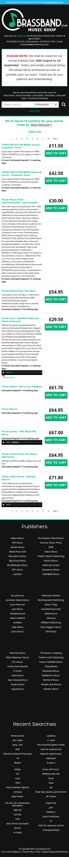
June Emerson (17, 604)
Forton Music (51, 560)
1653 (17, 782)
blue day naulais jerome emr (50, 791)
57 (51, 820)
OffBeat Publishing (51, 622)
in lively (17, 832)
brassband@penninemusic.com (35, 44)
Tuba (51, 782)
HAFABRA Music (51, 574)
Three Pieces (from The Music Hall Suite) (19, 455)
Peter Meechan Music (17, 657)
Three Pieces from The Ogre (18, 290)
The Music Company (51, 652)
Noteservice (51, 613)
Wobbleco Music (51, 675)
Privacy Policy (28, 851)
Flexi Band (49, 95)
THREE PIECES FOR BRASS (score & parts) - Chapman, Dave (21, 173)
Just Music (17, 609)
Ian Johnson (17, 595)
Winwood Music (51, 670)
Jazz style (17, 740)
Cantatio (17, 574)
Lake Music (17, 627)
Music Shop (51, 604)
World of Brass (51, 679)
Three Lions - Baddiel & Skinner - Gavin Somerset (21, 320)
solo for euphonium (51, 749)
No (50, 787)
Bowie (17, 762)
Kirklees (17, 622)
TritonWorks (51, 666)
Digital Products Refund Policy (55, 851)
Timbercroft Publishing (51, 657)
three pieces (17, 735)
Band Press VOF (17, 551)
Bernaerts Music (17, 556)
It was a (51, 762)
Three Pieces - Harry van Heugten (22, 386)
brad (51, 778)
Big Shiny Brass (17, 560)
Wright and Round (51, 684)
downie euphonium (50, 753)
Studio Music (18, 684)
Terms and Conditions (10, 851)
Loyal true (51, 802)
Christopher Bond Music (51, 538)
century (17, 791)
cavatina (51, 735)
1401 (17, 819)
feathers (51, 811)
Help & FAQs (34, 111)
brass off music (51, 769)
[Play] (3, 372)
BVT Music (17, 569)
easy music (17, 796)
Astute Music (18, 547)
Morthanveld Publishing (51, 600)
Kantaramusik (17, 613)
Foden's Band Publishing (51, 556)
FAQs (38, 851)
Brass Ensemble (23, 95)
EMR (51, 547)
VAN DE (18, 809)
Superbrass (17, 688)
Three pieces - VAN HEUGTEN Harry (19, 433)
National (51, 758)
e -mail (51, 740)
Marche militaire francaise (17, 753)
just (51, 807)
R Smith (17, 670)
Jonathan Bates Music (17, 600)
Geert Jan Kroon (51, 565)
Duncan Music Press (51, 542)
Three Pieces (9, 408)
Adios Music (17, 538)
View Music (10, 377)
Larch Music (17, 631)
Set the (17, 814)
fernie (17, 828)
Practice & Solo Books (38, 98)
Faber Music (51, 551)
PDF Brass (51, 631)
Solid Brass (17, 675)
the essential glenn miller (51, 744)
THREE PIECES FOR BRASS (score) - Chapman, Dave (21, 146)
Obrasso (51, 618)
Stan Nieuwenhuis (17, 679)
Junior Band (38, 95)
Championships (51, 829)
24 (17, 773)
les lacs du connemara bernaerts (17, 804)
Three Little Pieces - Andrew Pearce (19, 478)
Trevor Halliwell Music (51, 661)
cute (17, 778)
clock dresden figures (17, 787)
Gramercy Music (51, 569)
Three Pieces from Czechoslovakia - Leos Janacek (20, 201)
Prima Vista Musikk (17, 666)
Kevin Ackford (17, 618)
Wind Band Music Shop (53, 2)
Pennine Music (18, 652)
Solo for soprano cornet (51, 825)
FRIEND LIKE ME (51, 773)
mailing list (22, 35)
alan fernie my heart (18, 823)
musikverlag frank (51, 609)
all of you (51, 796)
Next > (55, 138)
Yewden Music (51, 688)
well (17, 749)
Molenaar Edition (51, 595)
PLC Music (17, 661)
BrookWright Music (17, 565)
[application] (34, 372)
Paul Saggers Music (51, 627)
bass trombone (51, 816)
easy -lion (17, 744)
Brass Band (9, 95)
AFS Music (17, 542)
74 (17, 758)
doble (17, 769)
